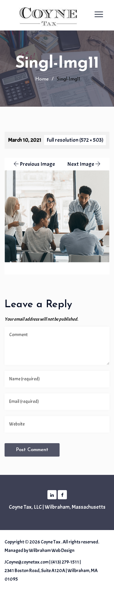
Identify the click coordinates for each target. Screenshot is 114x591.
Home (41, 79)
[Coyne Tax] (51, 15)
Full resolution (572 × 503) (75, 140)
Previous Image (37, 164)
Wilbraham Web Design (51, 550)
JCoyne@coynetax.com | (27, 562)
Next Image (80, 164)
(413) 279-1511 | (66, 562)
